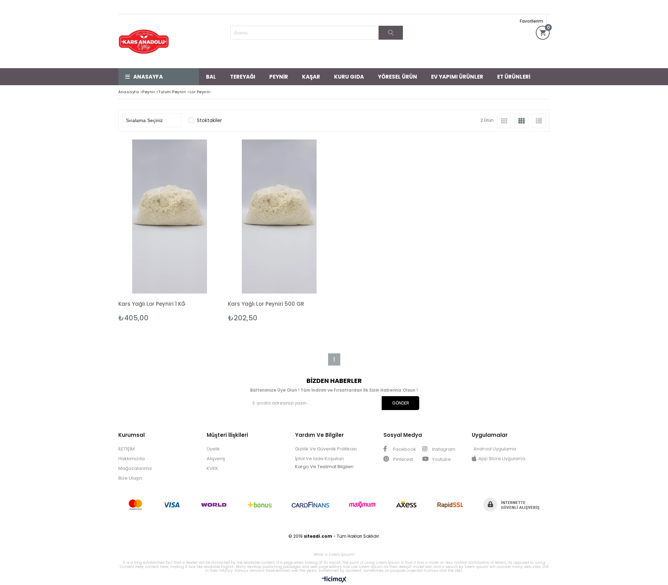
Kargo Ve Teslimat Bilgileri (324, 466)
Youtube (441, 459)
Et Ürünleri (513, 76)
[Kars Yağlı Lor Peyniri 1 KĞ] (169, 216)
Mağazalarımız (135, 468)
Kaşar (311, 76)
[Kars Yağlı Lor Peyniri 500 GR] (279, 216)
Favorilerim (531, 21)
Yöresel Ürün (397, 76)
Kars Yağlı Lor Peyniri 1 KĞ (151, 303)
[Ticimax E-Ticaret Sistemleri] (334, 579)
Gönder (400, 403)
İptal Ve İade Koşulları (319, 458)
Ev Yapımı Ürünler (457, 76)
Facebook (404, 449)
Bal (211, 76)
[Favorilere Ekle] (170, 231)
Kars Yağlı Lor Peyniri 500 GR (266, 303)
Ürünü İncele (194, 231)
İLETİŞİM (126, 449)
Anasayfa (148, 76)
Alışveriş (216, 458)
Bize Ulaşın (130, 478)
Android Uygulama (495, 449)
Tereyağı (242, 76)
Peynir (278, 76)
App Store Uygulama (501, 458)
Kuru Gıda (349, 76)
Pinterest (402, 459)
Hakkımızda (131, 458)
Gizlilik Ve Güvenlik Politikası (326, 449)
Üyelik (213, 449)
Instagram (443, 449)
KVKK (212, 468)
